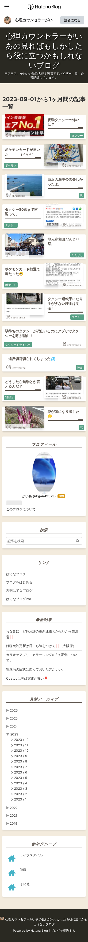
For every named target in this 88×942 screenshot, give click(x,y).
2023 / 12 (21, 740)
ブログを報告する (63, 930)
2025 (14, 718)
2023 (14, 734)
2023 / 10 (21, 750)
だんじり (77, 255)
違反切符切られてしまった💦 (31, 358)
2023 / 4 (20, 783)
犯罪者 (9, 397)
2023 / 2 (20, 794)
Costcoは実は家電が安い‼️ (27, 678)
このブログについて (21, 509)
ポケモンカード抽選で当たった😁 (22, 271)
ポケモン (10, 165)
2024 (14, 726)
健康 (23, 870)
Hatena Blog (39, 930)
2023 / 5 (20, 778)
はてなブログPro (18, 599)
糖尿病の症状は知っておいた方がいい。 (35, 669)
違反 (80, 367)
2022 (14, 808)
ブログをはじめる (19, 582)
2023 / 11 (21, 745)
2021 (13, 815)
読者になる (72, 20)
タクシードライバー (18, 344)
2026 (14, 710)
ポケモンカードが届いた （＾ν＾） (22, 152)
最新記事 (44, 619)
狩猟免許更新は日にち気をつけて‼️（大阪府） (41, 646)
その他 (25, 884)
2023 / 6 (20, 772)
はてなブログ (16, 574)
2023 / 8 (20, 761)
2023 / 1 (20, 799)
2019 (13, 823)
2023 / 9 (20, 756)
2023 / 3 (20, 788)
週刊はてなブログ (19, 590)
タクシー (77, 135)
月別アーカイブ (44, 699)
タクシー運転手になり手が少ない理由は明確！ (65, 303)
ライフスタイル (31, 855)
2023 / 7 (20, 767)
